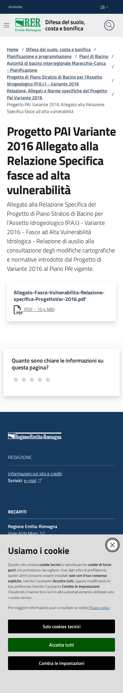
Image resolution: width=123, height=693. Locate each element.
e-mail (30, 480)
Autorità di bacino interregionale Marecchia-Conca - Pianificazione (56, 66)
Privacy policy (99, 607)
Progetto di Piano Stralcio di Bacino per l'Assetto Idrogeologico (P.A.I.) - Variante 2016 (54, 80)
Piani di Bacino (93, 56)
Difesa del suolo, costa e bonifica (58, 49)
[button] (109, 25)
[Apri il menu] (6, 25)
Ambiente (15, 6)
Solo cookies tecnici (62, 626)
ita (102, 6)
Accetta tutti (61, 644)
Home (12, 49)
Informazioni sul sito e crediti (35, 473)
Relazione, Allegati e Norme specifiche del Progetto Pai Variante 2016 (57, 94)
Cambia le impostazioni (61, 663)
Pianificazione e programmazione (39, 56)
